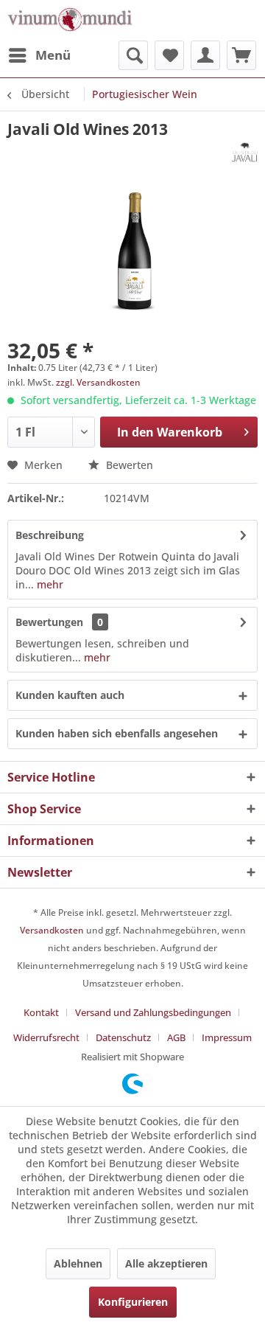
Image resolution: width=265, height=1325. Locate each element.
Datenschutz (123, 1037)
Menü (53, 54)
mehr (48, 584)
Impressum (227, 1037)
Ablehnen (78, 1263)
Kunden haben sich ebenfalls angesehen (116, 733)
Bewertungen (49, 622)
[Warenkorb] (241, 55)
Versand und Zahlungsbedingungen (153, 1012)
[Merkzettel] (169, 55)
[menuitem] (39, 55)
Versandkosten (52, 930)
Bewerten (128, 465)
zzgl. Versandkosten (98, 382)
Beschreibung (49, 535)
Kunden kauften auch (69, 695)
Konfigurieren (133, 1302)
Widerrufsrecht (46, 1037)
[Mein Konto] (205, 55)
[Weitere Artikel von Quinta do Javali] (245, 152)
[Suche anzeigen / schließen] (133, 55)
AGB (176, 1037)
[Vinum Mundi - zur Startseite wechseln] (69, 20)
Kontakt (41, 1012)
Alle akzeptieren (166, 1263)
